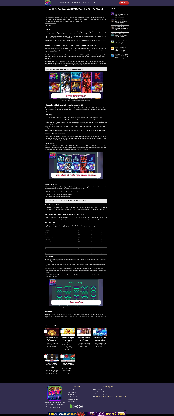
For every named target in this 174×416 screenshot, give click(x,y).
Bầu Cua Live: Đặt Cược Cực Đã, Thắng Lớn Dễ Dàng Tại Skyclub (121, 21)
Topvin (120, 396)
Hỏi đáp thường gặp (72, 396)
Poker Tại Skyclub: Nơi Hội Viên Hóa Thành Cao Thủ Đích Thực (121, 14)
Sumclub (107, 396)
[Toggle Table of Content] (52, 25)
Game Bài (85, 2)
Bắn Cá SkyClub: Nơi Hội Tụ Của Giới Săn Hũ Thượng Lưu (52, 339)
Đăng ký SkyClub (72, 392)
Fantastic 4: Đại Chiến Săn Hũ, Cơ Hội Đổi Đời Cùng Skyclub (100, 339)
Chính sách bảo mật (72, 401)
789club (102, 396)
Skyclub (47, 402)
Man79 (124, 396)
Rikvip (98, 396)
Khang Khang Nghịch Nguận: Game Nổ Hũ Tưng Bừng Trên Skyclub (68, 340)
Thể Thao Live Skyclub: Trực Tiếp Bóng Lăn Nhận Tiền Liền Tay (121, 42)
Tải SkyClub (76, 2)
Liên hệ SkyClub (72, 389)
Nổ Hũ (93, 2)
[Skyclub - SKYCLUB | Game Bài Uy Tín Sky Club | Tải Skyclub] (50, 3)
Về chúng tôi (71, 394)
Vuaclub (116, 396)
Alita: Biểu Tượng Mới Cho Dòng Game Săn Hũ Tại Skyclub (84, 339)
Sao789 (111, 396)
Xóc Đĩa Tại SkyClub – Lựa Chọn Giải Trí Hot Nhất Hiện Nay (122, 28)
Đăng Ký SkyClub (63, 2)
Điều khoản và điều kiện (73, 399)
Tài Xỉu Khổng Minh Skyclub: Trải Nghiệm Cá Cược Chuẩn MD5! (121, 35)
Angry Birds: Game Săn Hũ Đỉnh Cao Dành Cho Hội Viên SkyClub (68, 365)
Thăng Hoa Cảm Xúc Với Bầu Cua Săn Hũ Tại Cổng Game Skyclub (51, 365)
